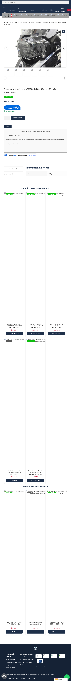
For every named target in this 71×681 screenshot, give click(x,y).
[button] (63, 31)
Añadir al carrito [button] (14, 333)
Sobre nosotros (10, 659)
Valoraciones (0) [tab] (8, 174)
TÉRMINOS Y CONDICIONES (28, 678)
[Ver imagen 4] (34, 72)
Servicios (12, 10)
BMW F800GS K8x (23, 22)
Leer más (14, 480)
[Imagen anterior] (6, 48)
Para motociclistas (22, 10)
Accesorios (31, 22)
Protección (38, 22)
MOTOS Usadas (63, 10)
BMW (16, 22)
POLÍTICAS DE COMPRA (14, 678)
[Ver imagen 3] (26, 72)
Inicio (7, 22)
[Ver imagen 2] (18, 72)
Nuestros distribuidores (27, 659)
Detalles (7, 126)
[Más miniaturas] (64, 78)
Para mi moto (4, 10)
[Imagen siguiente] (63, 48)
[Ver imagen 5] (42, 72)
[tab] (8, 126)
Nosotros (32, 10)
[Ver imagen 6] (50, 72)
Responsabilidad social (13, 662)
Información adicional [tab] (10, 169)
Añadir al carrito (18, 118)
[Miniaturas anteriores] (5, 78)
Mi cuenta (57, 10)
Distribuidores (43, 10)
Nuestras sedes (10, 667)
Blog (51, 10)
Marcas (11, 22)
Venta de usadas (25, 657)
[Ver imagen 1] (10, 72)
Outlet (22, 665)
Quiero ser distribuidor (26, 662)
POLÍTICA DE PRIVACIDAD (47, 675)
